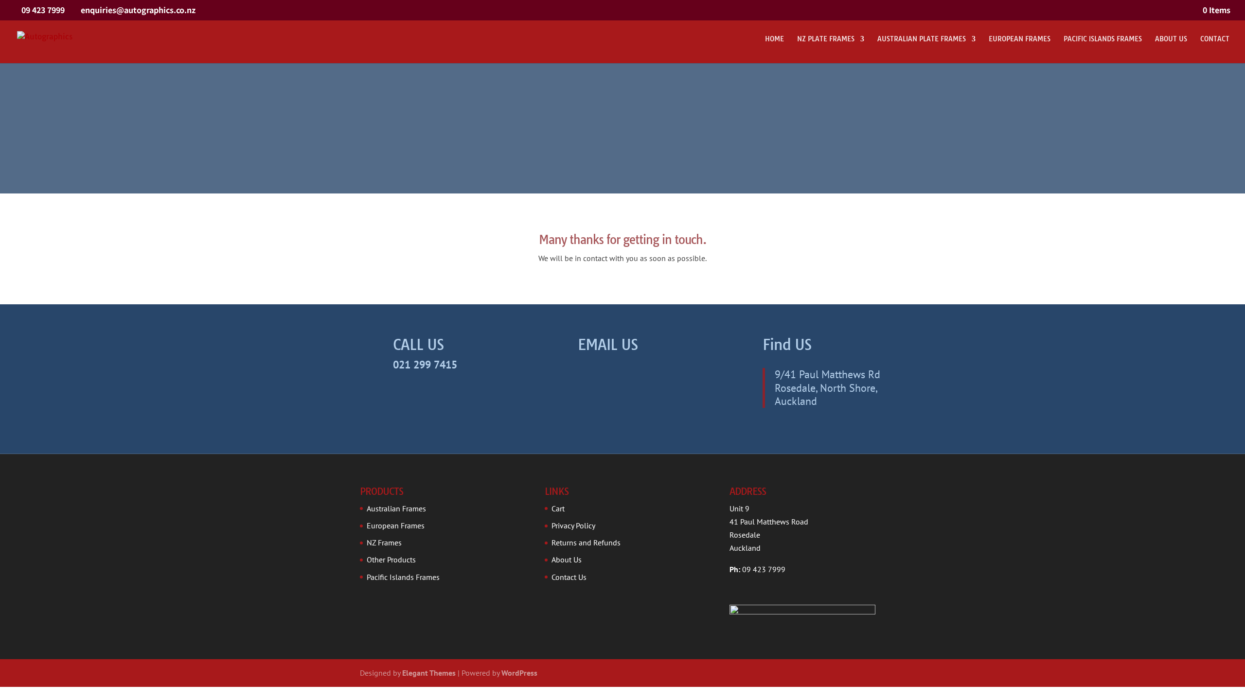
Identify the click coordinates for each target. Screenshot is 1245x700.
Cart (558, 508)
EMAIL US (608, 344)
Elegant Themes (429, 673)
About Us (1171, 39)
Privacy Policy (573, 525)
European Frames (1019, 39)
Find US (787, 344)
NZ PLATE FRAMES (825, 39)
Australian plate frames (921, 39)
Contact (1214, 39)
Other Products (391, 559)
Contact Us (569, 577)
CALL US (418, 344)
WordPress (519, 673)
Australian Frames (396, 508)
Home (774, 39)
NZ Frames (384, 542)
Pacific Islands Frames (1103, 39)
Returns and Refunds (586, 542)
